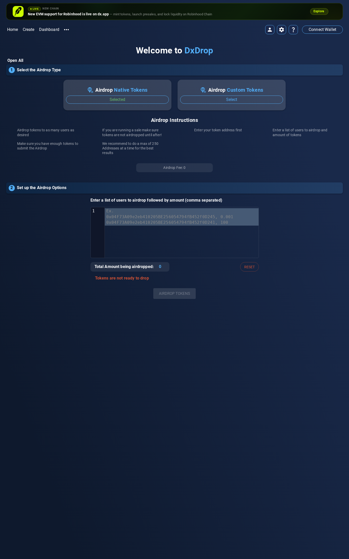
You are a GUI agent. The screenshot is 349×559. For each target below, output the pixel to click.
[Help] (293, 29)
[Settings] (281, 29)
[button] (322, 30)
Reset (249, 267)
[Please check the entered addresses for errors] (91, 278)
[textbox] (181, 232)
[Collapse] (341, 67)
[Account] (269, 29)
